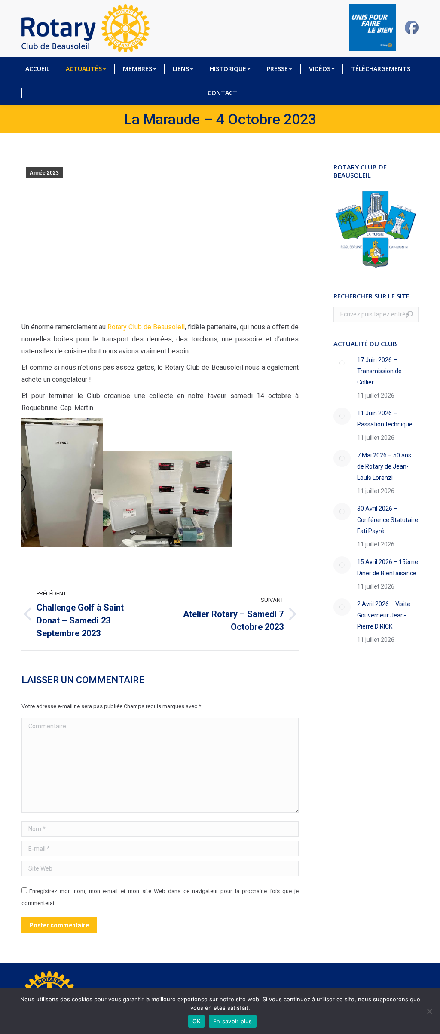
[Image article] (342, 362)
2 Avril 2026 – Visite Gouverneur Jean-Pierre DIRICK (383, 615)
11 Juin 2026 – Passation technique (384, 419)
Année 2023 (44, 173)
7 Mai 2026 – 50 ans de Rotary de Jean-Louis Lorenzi (384, 466)
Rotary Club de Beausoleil (146, 327)
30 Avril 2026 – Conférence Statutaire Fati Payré (387, 519)
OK (196, 1021)
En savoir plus (232, 1021)
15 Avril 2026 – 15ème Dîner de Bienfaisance (387, 567)
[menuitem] (37, 68)
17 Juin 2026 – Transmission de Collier (379, 371)
